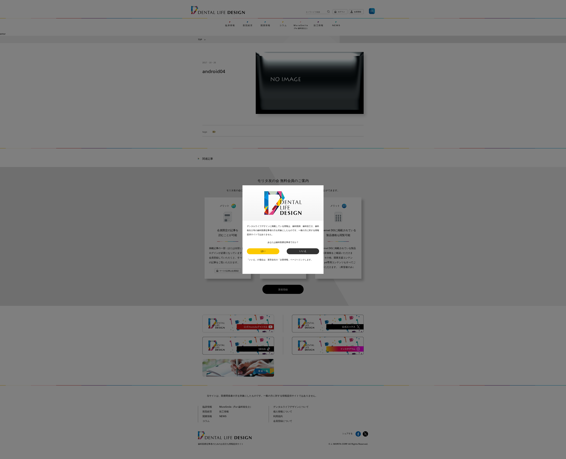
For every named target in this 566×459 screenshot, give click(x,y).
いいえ (302, 251)
